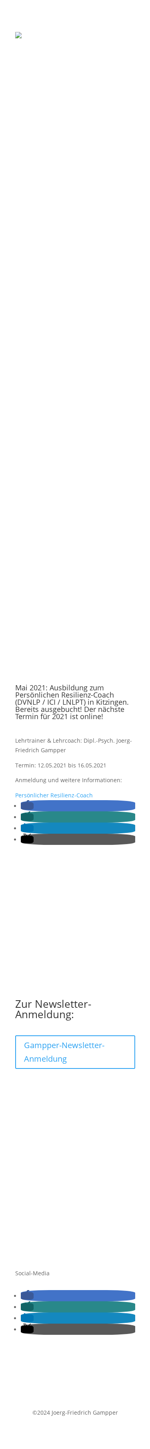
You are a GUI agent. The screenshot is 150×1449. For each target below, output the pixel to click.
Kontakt (25, 1198)
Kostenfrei (29, 1136)
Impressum (30, 1210)
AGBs (22, 1235)
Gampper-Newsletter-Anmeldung (64, 1052)
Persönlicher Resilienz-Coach (54, 795)
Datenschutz (32, 1223)
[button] (27, 806)
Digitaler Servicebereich (47, 1149)
